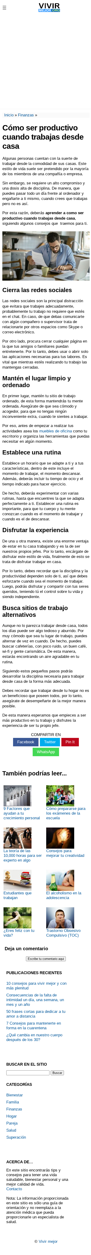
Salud (11, 1130)
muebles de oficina (55, 431)
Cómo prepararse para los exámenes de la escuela (65, 813)
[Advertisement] (45, 62)
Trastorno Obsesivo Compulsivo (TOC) (63, 933)
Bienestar (14, 1095)
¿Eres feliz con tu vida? (19, 933)
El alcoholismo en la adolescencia (63, 895)
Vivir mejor (48, 1241)
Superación (16, 1137)
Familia (12, 1102)
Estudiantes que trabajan (18, 895)
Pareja (12, 1123)
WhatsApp (46, 752)
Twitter (50, 742)
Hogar (11, 1116)
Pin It (70, 742)
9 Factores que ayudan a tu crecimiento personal (22, 813)
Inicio (9, 115)
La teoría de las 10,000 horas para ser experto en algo (23, 855)
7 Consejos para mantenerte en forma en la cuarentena (33, 1025)
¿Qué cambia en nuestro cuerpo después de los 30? (34, 1037)
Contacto (14, 1189)
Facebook (25, 742)
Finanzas (26, 115)
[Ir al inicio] (49, 12)
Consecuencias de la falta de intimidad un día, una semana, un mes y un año (35, 1000)
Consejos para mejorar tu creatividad (65, 853)
